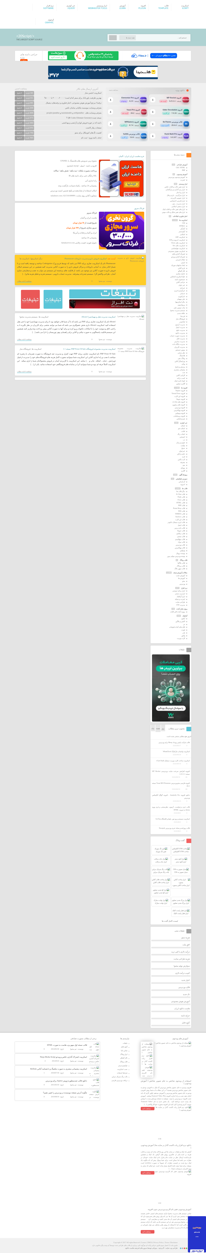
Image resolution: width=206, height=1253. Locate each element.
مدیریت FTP (180, 605)
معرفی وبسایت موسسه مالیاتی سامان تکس (83, 108)
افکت (183, 431)
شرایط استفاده (122, 1073)
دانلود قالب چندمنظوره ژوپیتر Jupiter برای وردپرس (66, 1081)
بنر (184, 624)
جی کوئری (183, 423)
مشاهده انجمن (21, 89)
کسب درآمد (181, 378)
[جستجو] (113, 37)
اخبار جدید (185, 980)
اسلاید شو (181, 428)
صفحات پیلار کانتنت (93, 128)
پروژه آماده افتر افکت (177, 612)
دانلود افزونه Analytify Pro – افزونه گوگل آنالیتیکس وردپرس (171, 796)
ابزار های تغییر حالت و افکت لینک (174, 209)
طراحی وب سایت (171, 1248)
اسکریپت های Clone (178, 243)
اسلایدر (182, 234)
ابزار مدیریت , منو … (178, 204)
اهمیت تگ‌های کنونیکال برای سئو (88, 133)
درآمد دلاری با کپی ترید (180, 952)
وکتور (183, 635)
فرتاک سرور (139, 208)
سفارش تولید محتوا (182, 966)
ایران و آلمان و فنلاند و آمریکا (85, 233)
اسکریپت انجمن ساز (93, 93)
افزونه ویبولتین (180, 413)
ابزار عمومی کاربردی (178, 198)
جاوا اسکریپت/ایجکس (177, 276)
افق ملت (186, 945)
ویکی (183, 364)
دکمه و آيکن (181, 454)
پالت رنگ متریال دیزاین (119, 1077)
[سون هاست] (83, 60)
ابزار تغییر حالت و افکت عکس (175, 187)
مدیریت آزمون (180, 324)
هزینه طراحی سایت (182, 959)
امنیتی (183, 262)
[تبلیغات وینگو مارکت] (171, 721)
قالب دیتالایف (180, 533)
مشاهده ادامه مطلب (24, 281)
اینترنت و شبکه (180, 599)
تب (184, 440)
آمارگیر (182, 229)
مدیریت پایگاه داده (178, 344)
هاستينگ (182, 355)
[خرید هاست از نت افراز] (104, 308)
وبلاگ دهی (181, 358)
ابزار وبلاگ (123, 1054)
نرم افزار (184, 588)
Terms (167, 1242)
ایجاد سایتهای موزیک (178, 265)
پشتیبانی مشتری (179, 370)
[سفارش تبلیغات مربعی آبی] (53, 308)
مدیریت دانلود (180, 333)
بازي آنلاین (181, 268)
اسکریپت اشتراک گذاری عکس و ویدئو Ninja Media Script (63, 1057)
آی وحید (161, 1248)
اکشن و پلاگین (180, 621)
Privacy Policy (159, 1242)
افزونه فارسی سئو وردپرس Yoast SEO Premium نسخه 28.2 (171, 784)
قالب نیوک (181, 542)
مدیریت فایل (180, 339)
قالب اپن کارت (180, 519)
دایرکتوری (181, 296)
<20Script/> (25, 36)
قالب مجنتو (181, 536)
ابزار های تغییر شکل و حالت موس (173, 212)
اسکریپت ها (24, 258)
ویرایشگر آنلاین (180, 361)
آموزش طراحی (182, 165)
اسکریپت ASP (180, 237)
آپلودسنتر (182, 231)
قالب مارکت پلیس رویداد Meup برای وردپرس (174, 742)
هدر (183, 633)
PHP (183, 170)
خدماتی (182, 293)
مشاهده (24, 60)
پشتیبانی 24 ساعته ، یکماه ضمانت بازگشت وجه (77, 186)
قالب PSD (181, 511)
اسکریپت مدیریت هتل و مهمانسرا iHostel (99, 317)
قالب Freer (181, 500)
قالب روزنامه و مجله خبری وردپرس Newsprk (174, 828)
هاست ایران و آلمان (88, 218)
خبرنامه (182, 288)
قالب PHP (181, 505)
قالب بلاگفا (181, 563)
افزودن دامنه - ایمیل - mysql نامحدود (82, 166)
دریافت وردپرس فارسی (119, 1080)
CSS (183, 223)
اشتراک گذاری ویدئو (178, 257)
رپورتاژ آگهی (183, 475)
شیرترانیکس (181, 419)
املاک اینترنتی (180, 260)
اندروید (182, 484)
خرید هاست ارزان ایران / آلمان (131, 156)
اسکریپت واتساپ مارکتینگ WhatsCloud (176, 751)
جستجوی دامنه (180, 279)
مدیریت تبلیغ (180, 330)
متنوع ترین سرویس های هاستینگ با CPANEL (78, 161)
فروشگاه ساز (25, 349)
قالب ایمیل (181, 525)
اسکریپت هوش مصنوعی (176, 251)
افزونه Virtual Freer (178, 393)
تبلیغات (125, 1043)
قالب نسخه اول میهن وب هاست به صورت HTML (67, 1045)
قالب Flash (181, 497)
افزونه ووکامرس (179, 410)
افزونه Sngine (180, 390)
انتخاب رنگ (181, 434)
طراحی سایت (180, 602)
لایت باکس (181, 459)
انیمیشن (182, 437)
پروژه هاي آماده (181, 609)
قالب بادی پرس (179, 528)
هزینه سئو (186, 937)
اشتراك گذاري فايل (178, 254)
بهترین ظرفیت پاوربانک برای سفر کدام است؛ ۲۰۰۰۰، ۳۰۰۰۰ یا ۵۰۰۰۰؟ (72, 98)
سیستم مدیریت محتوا (28, 317)
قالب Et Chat (180, 494)
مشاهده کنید (146, 1109)
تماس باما (124, 1050)
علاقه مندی (181, 313)
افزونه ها (184, 388)
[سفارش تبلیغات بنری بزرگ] (104, 298)
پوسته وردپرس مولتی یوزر (176, 556)
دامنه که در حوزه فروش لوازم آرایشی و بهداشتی (81, 123)
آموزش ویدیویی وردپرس (176, 177)
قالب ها (184, 488)
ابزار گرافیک (181, 596)
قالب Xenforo (180, 517)
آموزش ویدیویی (182, 174)
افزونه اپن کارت (179, 396)
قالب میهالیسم (180, 539)
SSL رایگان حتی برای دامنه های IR (83, 176)
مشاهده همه (113, 90)
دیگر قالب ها (180, 491)
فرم (183, 457)
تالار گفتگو (181, 271)
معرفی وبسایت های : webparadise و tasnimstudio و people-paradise (74, 113)
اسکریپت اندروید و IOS (177, 240)
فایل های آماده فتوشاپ (177, 627)
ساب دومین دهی (179, 308)
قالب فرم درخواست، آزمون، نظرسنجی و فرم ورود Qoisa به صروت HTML (171, 808)
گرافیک (184, 616)
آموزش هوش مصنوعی (180, 1001)
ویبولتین (182, 550)
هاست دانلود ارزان (182, 1008)
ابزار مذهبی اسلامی (178, 206)
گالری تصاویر (180, 384)
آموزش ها (181, 578)
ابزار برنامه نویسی (178, 591)
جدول (183, 448)
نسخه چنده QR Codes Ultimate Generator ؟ (83, 118)
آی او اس (182, 482)
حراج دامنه (185, 1015)
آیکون (183, 618)
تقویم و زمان (180, 442)
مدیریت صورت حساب (177, 336)
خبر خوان (182, 285)
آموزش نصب (180, 575)
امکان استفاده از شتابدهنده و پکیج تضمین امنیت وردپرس (73, 191)
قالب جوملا (181, 531)
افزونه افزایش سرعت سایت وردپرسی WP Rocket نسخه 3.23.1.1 (171, 772)
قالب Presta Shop (179, 508)
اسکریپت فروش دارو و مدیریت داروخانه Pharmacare (86, 258)
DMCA (149, 1242)
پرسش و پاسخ (180, 367)
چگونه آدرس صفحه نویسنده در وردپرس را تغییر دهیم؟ (65, 1093)
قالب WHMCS (180, 514)
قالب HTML (180, 503)
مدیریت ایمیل (180, 327)
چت (183, 372)
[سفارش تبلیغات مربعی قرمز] (30, 308)
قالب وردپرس (180, 545)
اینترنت (182, 180)
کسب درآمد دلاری (182, 973)
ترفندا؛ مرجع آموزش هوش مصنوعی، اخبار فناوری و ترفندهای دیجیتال (73, 103)
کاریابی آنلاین (180, 375)
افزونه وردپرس (180, 407)
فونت (183, 630)
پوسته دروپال (180, 553)
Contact (143, 1242)
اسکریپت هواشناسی (178, 248)
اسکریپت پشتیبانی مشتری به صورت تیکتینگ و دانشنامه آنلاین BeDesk (58, 1069)
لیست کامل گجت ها (170, 921)
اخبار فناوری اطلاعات (180, 216)
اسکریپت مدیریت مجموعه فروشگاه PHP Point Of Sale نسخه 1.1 (89, 349)
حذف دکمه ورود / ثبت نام (91, 138)
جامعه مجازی (180, 274)
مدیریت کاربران (179, 347)
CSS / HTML (180, 167)
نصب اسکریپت (122, 1069)
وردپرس (182, 584)
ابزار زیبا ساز (180, 192)
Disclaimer (174, 1242)
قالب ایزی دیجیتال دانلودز (176, 522)
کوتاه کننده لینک (179, 381)
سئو (183, 581)
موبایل (183, 468)
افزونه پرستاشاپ (179, 416)
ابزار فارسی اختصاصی (177, 201)
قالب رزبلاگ (181, 566)
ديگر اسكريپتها (36, 258)
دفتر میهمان (181, 299)
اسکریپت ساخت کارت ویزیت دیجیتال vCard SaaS (173, 761)
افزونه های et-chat (179, 402)
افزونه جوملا (180, 399)
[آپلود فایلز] (154, 60)
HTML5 (182, 226)
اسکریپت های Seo (179, 245)
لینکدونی (182, 322)
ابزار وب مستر (180, 594)
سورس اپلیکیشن (181, 479)
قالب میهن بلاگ (179, 568)
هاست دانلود (129, 1248)
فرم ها (183, 316)
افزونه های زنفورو (179, 405)
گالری (183, 471)
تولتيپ (183, 445)
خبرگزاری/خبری (179, 291)
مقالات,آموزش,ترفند (180, 573)
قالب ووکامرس (180, 548)
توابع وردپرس (122, 1065)
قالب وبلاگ (183, 560)
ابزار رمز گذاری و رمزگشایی (175, 189)
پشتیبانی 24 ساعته (89, 238)
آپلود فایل (186, 1023)
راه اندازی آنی (91, 181)
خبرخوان (182, 451)
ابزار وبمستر (183, 184)
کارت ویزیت (181, 638)
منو (184, 465)
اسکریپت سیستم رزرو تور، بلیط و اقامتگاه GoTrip (173, 819)
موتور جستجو (180, 350)
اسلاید (183, 426)
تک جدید (186, 994)
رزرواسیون (181, 305)
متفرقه (182, 462)
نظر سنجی (181, 353)
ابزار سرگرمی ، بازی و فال (176, 195)
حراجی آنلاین (180, 282)
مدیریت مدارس (179, 341)
